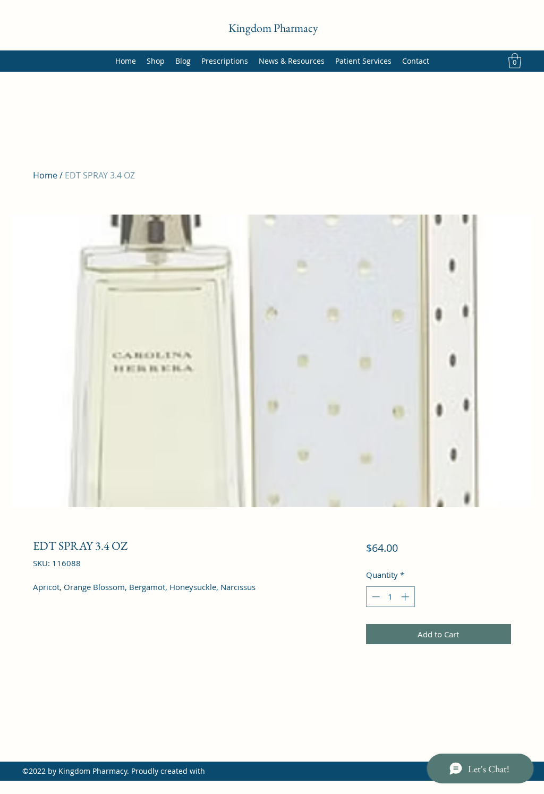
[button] (514, 61)
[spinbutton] (390, 597)
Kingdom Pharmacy (273, 28)
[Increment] (406, 597)
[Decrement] (375, 597)
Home (45, 175)
